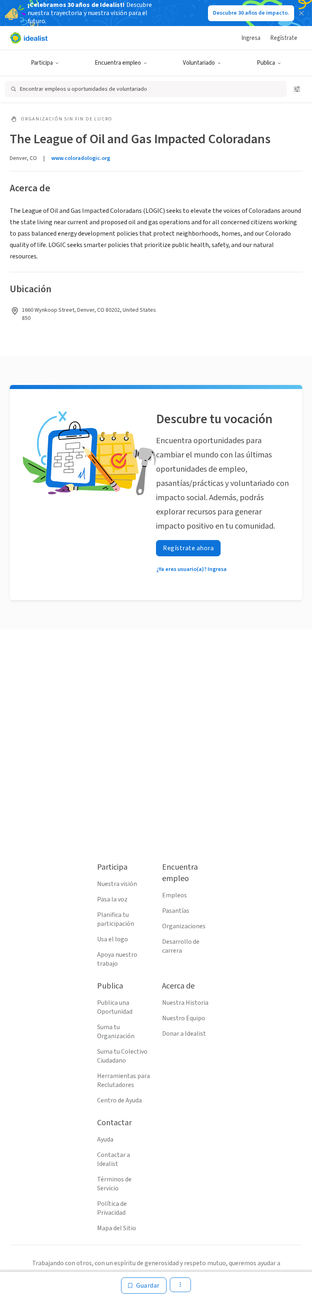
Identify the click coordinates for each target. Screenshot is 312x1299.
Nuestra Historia (185, 1002)
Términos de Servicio (114, 1184)
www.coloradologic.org (80, 158)
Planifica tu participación (115, 919)
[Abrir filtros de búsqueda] (297, 89)
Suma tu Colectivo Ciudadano (122, 1056)
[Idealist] (29, 38)
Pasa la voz (112, 899)
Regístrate (283, 38)
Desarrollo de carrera (180, 946)
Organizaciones (184, 926)
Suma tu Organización (115, 1032)
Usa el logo (112, 939)
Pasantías (175, 910)
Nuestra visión (117, 883)
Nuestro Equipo (183, 1018)
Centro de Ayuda (119, 1100)
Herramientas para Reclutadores (123, 1080)
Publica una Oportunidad (114, 1007)
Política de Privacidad (112, 1208)
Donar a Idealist (184, 1033)
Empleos (174, 895)
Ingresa (250, 38)
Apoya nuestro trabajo (117, 959)
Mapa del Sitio (116, 1228)
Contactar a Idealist (113, 1159)
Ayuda (105, 1139)
